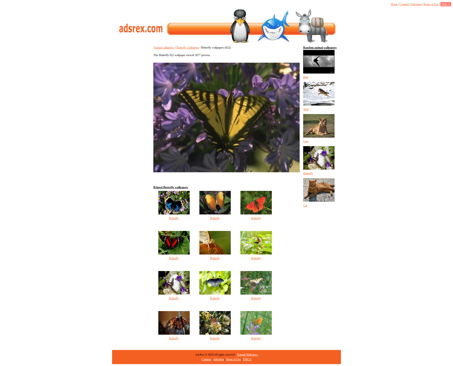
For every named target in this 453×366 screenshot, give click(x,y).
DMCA (445, 4)
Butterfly (174, 218)
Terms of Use (431, 4)
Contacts (404, 4)
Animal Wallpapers (247, 354)
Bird (305, 77)
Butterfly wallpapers (187, 47)
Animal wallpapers (163, 47)
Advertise (416, 4)
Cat (305, 205)
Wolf (306, 109)
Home (394, 4)
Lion (305, 141)
